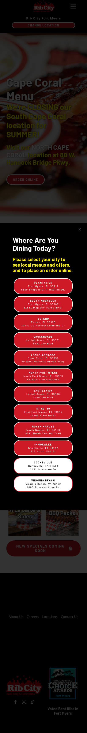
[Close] (80, 229)
